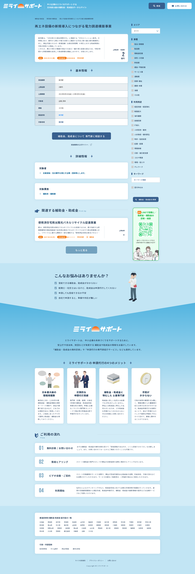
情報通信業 (138, 53)
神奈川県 (148, 522)
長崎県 (149, 528)
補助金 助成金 (39, 19)
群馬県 (115, 522)
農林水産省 (76, 549)
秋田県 (74, 522)
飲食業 (136, 62)
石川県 (58, 525)
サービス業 (138, 72)
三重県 (115, 525)
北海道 (42, 522)
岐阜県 (90, 525)
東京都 (61, 115)
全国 (83, 531)
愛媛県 (116, 528)
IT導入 (136, 125)
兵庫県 (147, 525)
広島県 (84, 528)
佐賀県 (141, 528)
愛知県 (107, 525)
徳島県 (100, 528)
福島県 (90, 522)
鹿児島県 (67, 531)
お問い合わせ (112, 560)
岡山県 (76, 528)
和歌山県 (51, 528)
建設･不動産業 (139, 67)
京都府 (131, 525)
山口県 (92, 528)
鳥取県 (59, 528)
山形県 (82, 522)
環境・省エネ (139, 162)
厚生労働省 (65, 549)
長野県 (82, 525)
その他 (136, 95)
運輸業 (136, 76)
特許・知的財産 (140, 139)
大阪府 (139, 525)
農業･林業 (138, 86)
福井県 (66, 525)
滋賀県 (123, 525)
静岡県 (98, 525)
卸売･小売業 (139, 58)
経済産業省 (43, 549)
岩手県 (58, 522)
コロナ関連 (138, 157)
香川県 (108, 528)
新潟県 (42, 525)
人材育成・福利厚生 (142, 134)
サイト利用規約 (80, 560)
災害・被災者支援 (141, 153)
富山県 (50, 525)
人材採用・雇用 (140, 130)
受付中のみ (138, 187)
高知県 (124, 528)
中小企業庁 (54, 549)
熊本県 (42, 531)
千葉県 (131, 522)
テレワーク (138, 167)
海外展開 (137, 116)
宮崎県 (58, 531)
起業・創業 (138, 144)
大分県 (50, 531)
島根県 (67, 528)
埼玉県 (123, 522)
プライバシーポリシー (96, 560)
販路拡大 (137, 111)
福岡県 (132, 528)
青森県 (50, 522)
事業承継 (137, 148)
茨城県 (98, 522)
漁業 (136, 90)
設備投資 (137, 120)
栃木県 (107, 522)
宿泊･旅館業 (139, 44)
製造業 (136, 49)
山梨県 (74, 525)
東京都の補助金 (52, 19)
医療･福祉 (138, 81)
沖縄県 (76, 531)
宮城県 (66, 522)
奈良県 (42, 528)
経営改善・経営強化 (142, 107)
